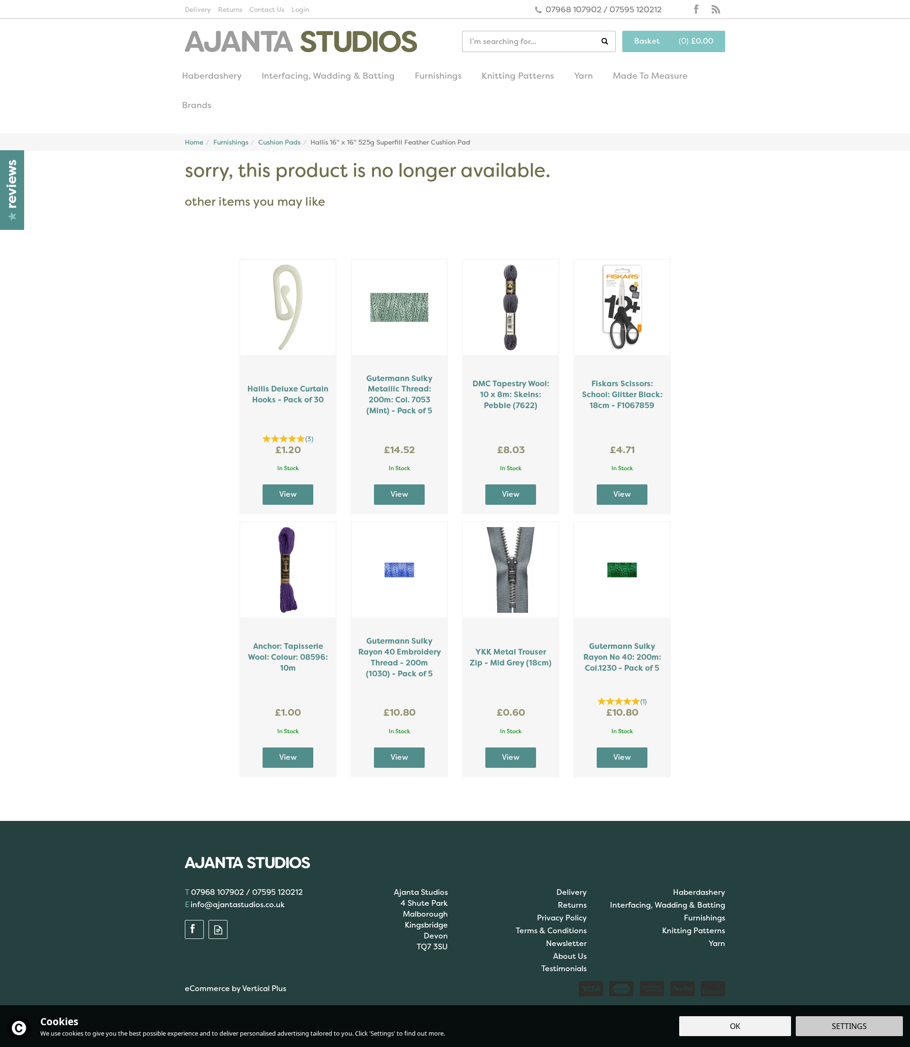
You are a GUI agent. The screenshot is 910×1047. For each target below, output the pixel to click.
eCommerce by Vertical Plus (235, 988)
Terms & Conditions (551, 931)
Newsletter (566, 943)
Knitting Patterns (693, 931)
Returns (572, 905)
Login (300, 9)
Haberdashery (699, 892)
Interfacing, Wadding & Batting (667, 905)
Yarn (717, 943)
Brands (196, 105)
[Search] (608, 41)
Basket (647, 41)
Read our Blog (715, 9)
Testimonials (564, 969)
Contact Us (266, 9)
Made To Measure (650, 76)
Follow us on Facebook (696, 9)
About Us (570, 956)
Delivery (571, 892)
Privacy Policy (562, 918)
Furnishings (704, 918)
